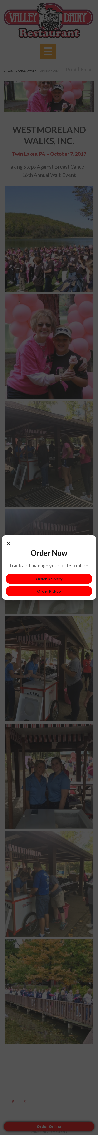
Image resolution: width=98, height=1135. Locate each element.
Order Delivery (49, 578)
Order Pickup (49, 591)
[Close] (8, 543)
